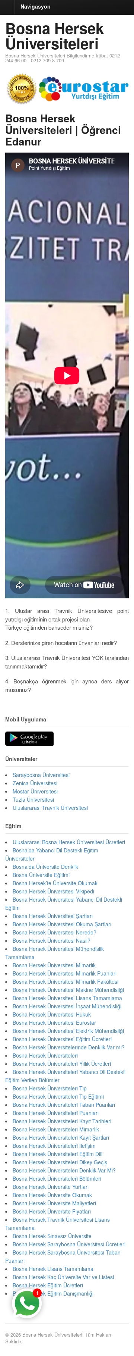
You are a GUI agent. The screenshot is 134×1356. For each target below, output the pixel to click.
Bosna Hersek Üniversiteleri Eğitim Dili (57, 1154)
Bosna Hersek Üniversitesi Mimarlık (54, 965)
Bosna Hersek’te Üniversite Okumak (55, 883)
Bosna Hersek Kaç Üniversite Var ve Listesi (63, 1277)
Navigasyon (35, 6)
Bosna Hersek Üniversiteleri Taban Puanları (64, 1104)
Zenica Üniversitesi (35, 783)
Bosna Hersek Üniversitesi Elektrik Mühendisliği (68, 1030)
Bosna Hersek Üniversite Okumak (52, 1195)
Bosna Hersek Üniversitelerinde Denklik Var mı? (69, 1047)
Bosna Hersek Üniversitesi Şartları (53, 916)
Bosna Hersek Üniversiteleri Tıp (50, 1088)
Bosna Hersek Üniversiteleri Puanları (56, 1113)
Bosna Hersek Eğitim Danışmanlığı (53, 1293)
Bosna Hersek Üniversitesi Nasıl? (51, 940)
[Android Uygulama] (29, 739)
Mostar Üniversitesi (35, 791)
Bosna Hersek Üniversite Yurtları (51, 1186)
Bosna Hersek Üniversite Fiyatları (52, 1211)
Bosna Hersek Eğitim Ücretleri (48, 1285)
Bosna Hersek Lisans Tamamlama (53, 1268)
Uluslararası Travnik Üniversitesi (50, 807)
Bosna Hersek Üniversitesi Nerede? (54, 932)
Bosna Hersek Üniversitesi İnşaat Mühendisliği (67, 1006)
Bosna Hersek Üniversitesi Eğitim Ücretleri (62, 1039)
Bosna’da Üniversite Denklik (45, 866)
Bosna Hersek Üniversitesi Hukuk (52, 1014)
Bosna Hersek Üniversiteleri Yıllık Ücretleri (62, 1063)
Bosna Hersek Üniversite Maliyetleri (54, 1203)
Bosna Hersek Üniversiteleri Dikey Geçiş (60, 1162)
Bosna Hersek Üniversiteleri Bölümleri (57, 1178)
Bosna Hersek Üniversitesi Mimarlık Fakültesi (65, 981)
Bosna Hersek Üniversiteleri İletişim (54, 1145)
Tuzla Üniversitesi (33, 799)
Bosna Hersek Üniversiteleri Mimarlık (56, 1129)
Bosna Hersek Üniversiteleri (54, 35)
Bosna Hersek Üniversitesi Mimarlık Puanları (65, 973)
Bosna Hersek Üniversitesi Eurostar (54, 1022)
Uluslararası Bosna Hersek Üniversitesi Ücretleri (69, 842)
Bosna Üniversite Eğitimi (41, 875)
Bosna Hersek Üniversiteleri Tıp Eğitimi (58, 1096)
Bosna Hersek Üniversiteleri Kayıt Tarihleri (62, 1121)
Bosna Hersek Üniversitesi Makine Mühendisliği (68, 989)
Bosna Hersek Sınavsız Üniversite (52, 1236)
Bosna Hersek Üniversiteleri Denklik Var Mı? (64, 1170)
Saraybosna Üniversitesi (41, 775)
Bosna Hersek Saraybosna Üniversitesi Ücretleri (69, 1244)
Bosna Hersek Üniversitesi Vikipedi (53, 891)
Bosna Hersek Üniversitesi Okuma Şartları (62, 924)
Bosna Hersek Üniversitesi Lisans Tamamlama (67, 998)
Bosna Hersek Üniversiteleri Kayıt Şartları (61, 1137)
